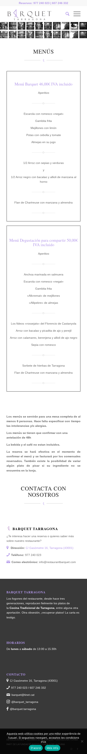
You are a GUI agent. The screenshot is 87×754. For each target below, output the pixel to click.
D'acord (36, 748)
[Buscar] (65, 14)
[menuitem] (65, 14)
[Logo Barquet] (36, 14)
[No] (82, 741)
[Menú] (75, 14)
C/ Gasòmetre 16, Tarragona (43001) (49, 547)
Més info (52, 748)
